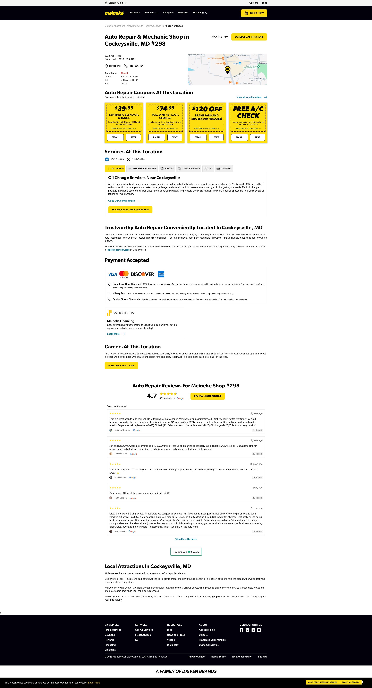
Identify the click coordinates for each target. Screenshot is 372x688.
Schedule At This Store (249, 37)
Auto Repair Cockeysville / (152, 26)
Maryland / (132, 26)
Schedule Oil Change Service (130, 210)
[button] (364, 682)
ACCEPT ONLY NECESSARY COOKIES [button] (322, 682)
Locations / (121, 26)
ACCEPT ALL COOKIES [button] (350, 682)
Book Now (257, 13)
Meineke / (110, 26)
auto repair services (119, 250)
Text (133, 137)
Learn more (94, 682)
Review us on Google (208, 396)
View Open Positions (121, 365)
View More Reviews (186, 539)
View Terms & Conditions (122, 128)
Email (115, 137)
